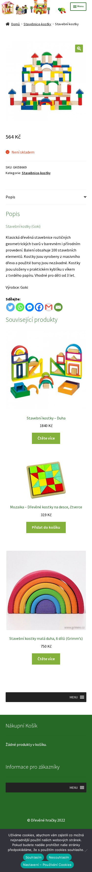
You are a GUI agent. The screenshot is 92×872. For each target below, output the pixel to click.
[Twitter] (10, 307)
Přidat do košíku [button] (46, 527)
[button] (79, 48)
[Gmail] (48, 307)
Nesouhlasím (59, 857)
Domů (15, 24)
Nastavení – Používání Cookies (47, 865)
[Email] (58, 307)
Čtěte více (46, 438)
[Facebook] (39, 307)
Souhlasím (33, 857)
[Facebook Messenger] (29, 307)
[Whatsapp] (20, 307)
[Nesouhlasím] (85, 850)
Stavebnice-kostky (37, 24)
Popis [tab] (10, 196)
